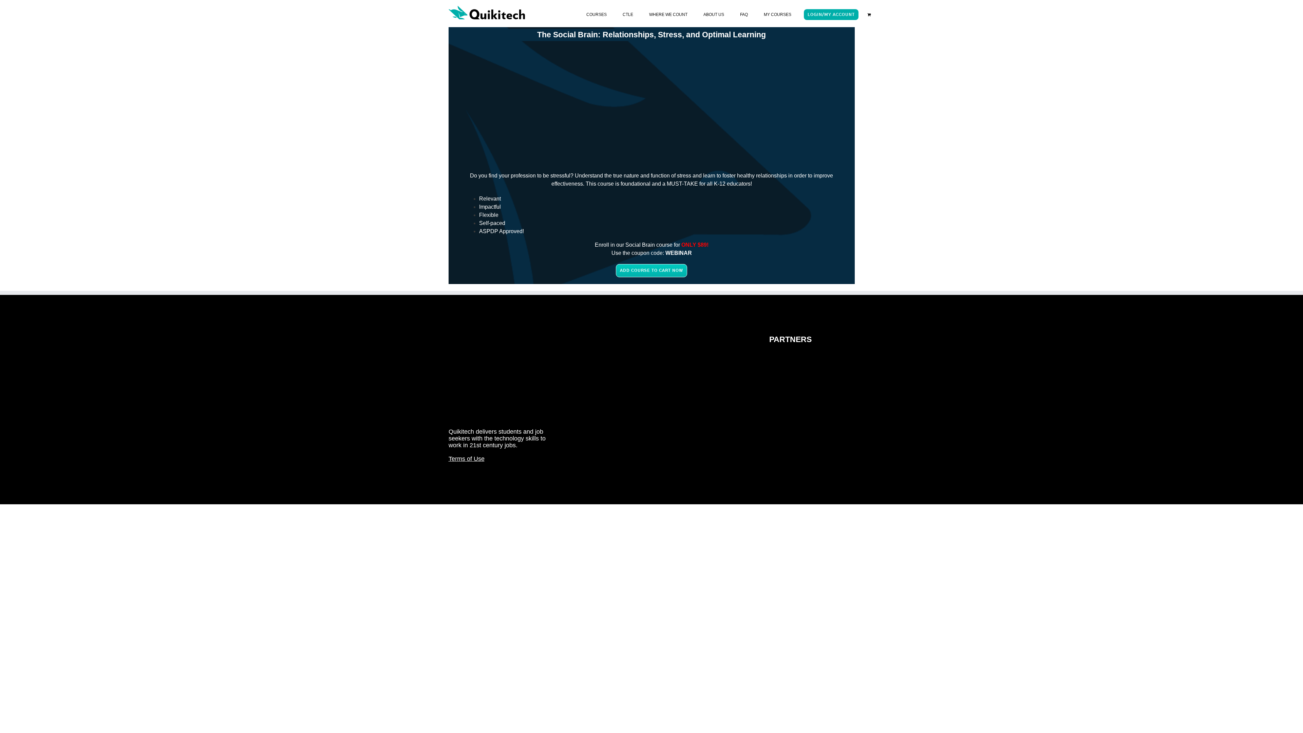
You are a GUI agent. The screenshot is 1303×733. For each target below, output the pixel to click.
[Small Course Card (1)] (743, 96)
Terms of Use (467, 458)
